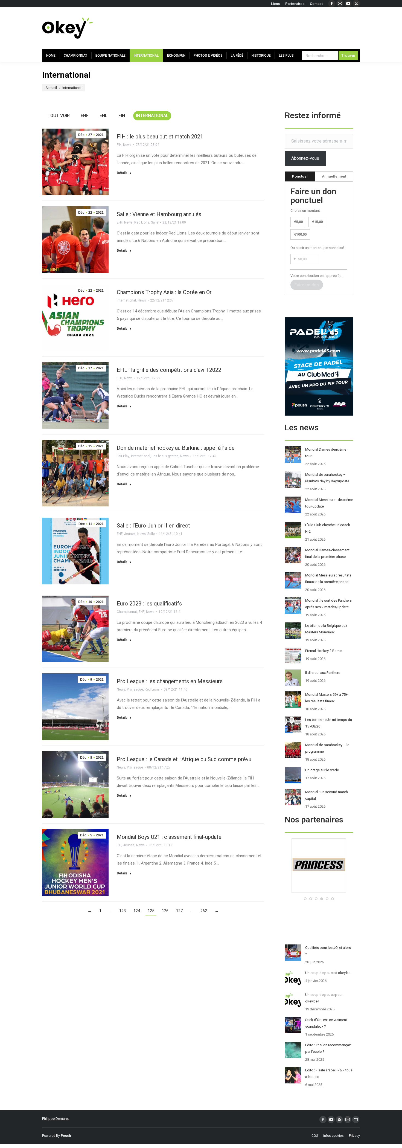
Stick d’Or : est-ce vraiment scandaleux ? (326, 1023)
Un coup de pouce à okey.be (327, 973)
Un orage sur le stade (322, 770)
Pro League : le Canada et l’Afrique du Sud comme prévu (184, 759)
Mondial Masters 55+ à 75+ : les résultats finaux (327, 697)
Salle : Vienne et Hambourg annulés (159, 214)
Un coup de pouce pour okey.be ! (324, 998)
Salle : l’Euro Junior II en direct (153, 525)
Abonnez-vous (305, 158)
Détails (122, 173)
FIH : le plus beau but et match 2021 (160, 136)
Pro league (135, 689)
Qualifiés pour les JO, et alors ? (328, 951)
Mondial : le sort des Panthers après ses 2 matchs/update (328, 603)
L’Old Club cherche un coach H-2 (327, 528)
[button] (305, 898)
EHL (103, 115)
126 (165, 910)
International (152, 115)
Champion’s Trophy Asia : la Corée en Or (164, 292)
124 (136, 910)
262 (203, 910)
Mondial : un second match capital (326, 795)
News (127, 145)
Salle (154, 222)
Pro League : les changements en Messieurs (170, 681)
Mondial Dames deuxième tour (325, 452)
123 (122, 910)
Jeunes (130, 534)
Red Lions (141, 222)
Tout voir (59, 115)
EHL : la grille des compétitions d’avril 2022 (169, 370)
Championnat (127, 612)
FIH (121, 115)
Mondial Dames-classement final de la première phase (327, 553)
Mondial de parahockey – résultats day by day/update (327, 477)
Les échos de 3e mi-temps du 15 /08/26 (328, 723)
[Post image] (293, 454)
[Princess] (319, 892)
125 (151, 910)
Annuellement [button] (334, 176)
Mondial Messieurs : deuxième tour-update (329, 503)
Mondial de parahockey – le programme (327, 748)
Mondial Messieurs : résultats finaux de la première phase (328, 578)
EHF (85, 115)
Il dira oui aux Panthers (322, 673)
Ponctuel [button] (300, 176)
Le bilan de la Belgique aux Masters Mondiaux (326, 629)
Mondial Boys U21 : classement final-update (169, 837)
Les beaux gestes (165, 456)
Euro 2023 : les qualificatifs (149, 603)
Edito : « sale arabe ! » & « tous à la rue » (329, 1073)
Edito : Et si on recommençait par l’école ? (328, 1048)
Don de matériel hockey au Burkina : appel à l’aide (176, 448)
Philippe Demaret (55, 1119)
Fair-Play (123, 456)
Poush (66, 1136)
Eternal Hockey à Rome (323, 651)
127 (179, 910)
